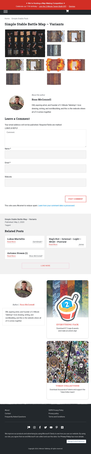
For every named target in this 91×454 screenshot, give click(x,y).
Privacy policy (54, 413)
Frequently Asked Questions (15, 417)
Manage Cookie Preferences (76, 441)
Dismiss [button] (72, 6)
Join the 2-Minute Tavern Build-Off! (52, 6)
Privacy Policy (66, 437)
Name (8, 149)
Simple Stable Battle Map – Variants (34, 24)
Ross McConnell (27, 305)
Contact (8, 413)
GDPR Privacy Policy (56, 410)
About (7, 410)
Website (8, 177)
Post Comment (75, 199)
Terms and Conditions (57, 417)
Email (8, 163)
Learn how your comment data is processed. (56, 205)
